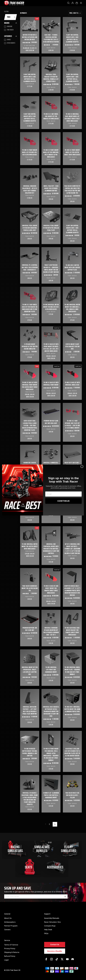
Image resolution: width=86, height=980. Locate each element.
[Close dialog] (82, 466)
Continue (63, 501)
